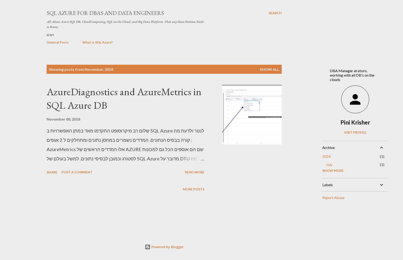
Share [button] (52, 172)
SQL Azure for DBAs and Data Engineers (105, 13)
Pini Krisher (355, 122)
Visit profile (355, 132)
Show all (269, 69)
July (329, 164)
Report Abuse (333, 197)
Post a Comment (77, 172)
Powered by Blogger (167, 247)
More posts (193, 189)
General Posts (58, 42)
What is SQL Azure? (97, 42)
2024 (326, 156)
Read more (194, 172)
